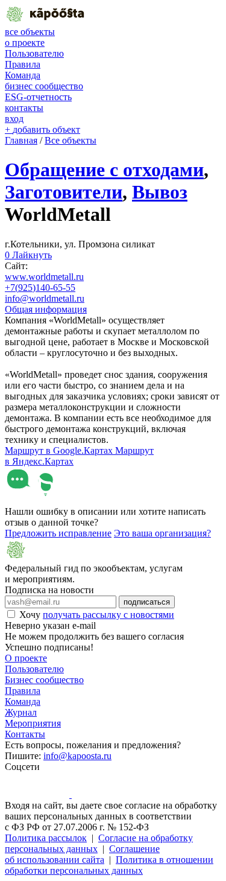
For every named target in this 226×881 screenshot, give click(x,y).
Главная (21, 140)
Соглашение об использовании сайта (82, 854)
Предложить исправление (58, 533)
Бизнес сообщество (44, 680)
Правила (22, 64)
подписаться (147, 601)
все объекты (30, 32)
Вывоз (159, 192)
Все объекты (70, 140)
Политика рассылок (46, 838)
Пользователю (34, 53)
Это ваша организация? (162, 533)
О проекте (26, 658)
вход (14, 118)
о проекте (25, 42)
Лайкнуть (28, 255)
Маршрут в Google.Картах (60, 450)
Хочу (96, 614)
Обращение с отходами (104, 169)
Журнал (21, 712)
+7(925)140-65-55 (40, 287)
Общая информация (46, 309)
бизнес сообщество (44, 86)
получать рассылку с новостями (108, 614)
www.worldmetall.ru (44, 277)
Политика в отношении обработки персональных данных (109, 865)
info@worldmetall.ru (44, 298)
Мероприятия (33, 723)
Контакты (25, 734)
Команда (22, 75)
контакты (24, 108)
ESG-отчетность (38, 97)
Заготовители (63, 192)
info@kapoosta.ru (77, 756)
